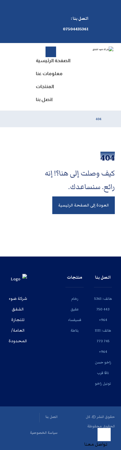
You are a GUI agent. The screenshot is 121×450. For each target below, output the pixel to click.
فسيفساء (74, 320)
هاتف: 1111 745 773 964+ (103, 341)
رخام (74, 299)
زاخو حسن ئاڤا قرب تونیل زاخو (103, 373)
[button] (39, 7)
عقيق (74, 309)
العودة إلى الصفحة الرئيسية (83, 205)
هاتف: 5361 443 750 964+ (103, 309)
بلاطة (74, 330)
